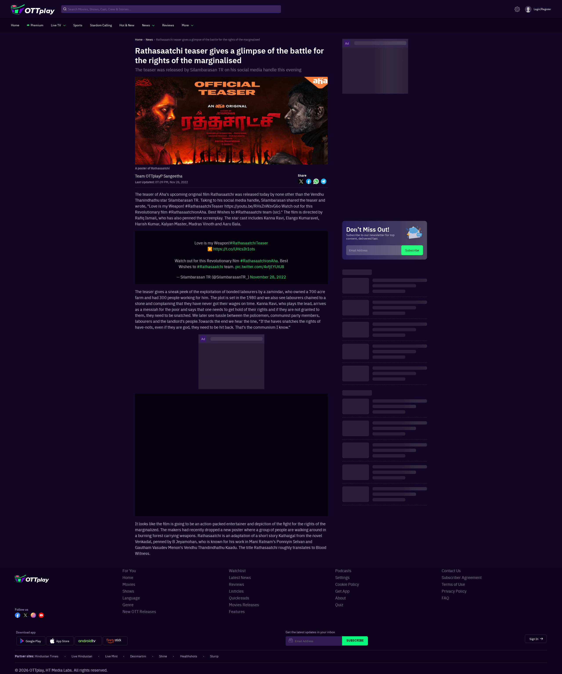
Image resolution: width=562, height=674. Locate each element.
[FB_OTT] (17, 616)
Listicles (236, 591)
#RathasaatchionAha (259, 260)
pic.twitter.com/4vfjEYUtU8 (259, 266)
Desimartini (138, 656)
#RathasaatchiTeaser (249, 243)
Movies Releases (244, 604)
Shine (163, 656)
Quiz (339, 604)
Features (237, 611)
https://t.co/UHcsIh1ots (234, 248)
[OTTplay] (33, 9)
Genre (127, 604)
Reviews (236, 584)
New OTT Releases (139, 611)
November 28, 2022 (268, 277)
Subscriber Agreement (462, 577)
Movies (128, 584)
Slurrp (214, 656)
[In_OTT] (33, 616)
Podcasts (343, 570)
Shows (128, 591)
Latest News (240, 577)
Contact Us (451, 570)
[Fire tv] (115, 640)
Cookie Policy (347, 584)
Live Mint (111, 656)
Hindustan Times (46, 656)
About (340, 598)
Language (131, 598)
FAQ (445, 598)
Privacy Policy (454, 591)
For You (129, 570)
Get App (342, 591)
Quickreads (239, 598)
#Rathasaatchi (210, 266)
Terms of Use (453, 584)
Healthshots (188, 656)
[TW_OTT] (25, 616)
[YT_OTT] (41, 616)
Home (127, 577)
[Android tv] (88, 640)
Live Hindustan (82, 656)
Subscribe (412, 250)
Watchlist (237, 570)
